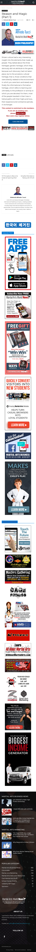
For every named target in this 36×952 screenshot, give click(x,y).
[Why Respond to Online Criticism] (7, 845)
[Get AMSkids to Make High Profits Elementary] (7, 802)
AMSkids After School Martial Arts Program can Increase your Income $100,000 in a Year (23, 820)
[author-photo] (18, 195)
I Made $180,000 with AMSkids (23, 809)
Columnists (9, 8)
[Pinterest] (11, 24)
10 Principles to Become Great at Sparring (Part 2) (10, 178)
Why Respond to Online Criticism (23, 842)
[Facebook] (3, 24)
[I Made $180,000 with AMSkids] (7, 812)
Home (3, 8)
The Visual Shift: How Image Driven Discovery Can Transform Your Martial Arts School (23, 834)
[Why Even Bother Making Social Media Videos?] (7, 854)
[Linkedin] (15, 24)
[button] (18, 52)
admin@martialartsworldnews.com (19, 923)
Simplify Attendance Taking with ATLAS (27, 177)
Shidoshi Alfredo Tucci (9, 20)
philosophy (10, 155)
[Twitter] (7, 24)
